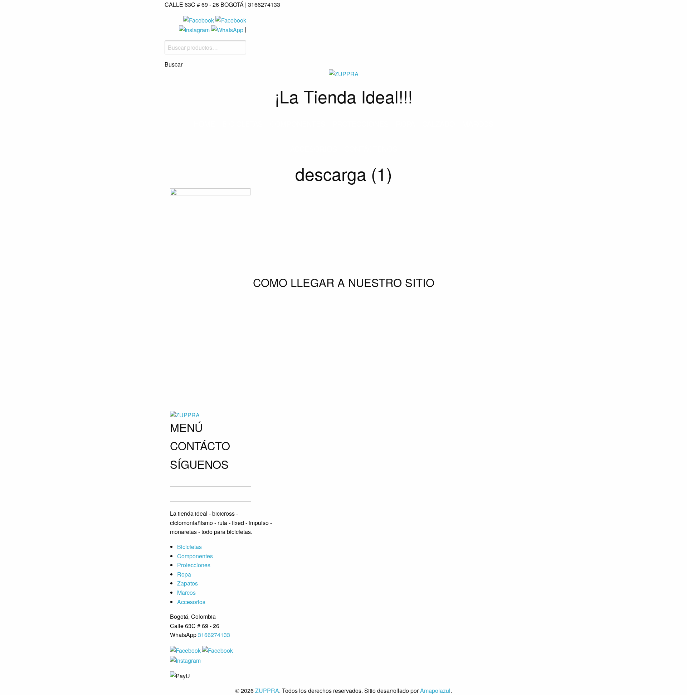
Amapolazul (435, 690)
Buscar (173, 64)
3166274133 (214, 635)
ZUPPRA (267, 690)
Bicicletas (242, 123)
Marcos (477, 123)
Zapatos (187, 583)
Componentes (297, 123)
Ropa (405, 123)
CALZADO (438, 123)
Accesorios (313, 149)
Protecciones (360, 123)
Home (204, 123)
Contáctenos (370, 149)
